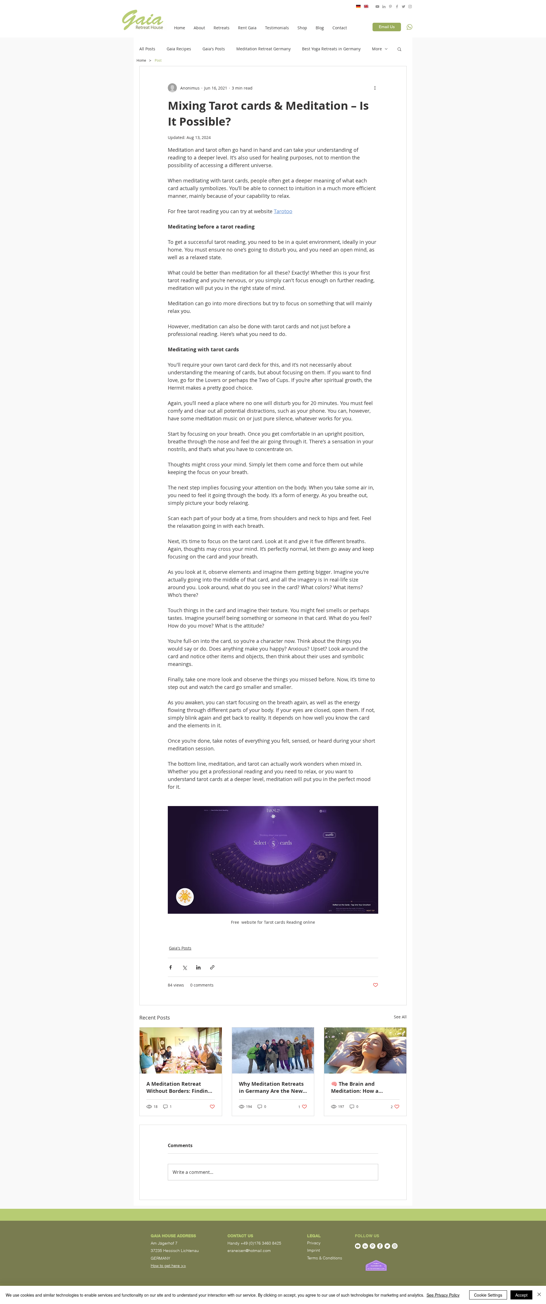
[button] (199, 28)
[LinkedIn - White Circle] (365, 1246)
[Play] (434, 20)
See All (400, 1016)
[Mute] (488, 20)
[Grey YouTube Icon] (377, 6)
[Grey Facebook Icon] (397, 6)
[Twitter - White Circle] (387, 1246)
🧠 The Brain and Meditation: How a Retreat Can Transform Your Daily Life (360, 1087)
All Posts (147, 48)
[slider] (495, 20)
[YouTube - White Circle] (358, 1246)
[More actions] (374, 87)
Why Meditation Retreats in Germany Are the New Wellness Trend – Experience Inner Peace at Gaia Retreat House (272, 1087)
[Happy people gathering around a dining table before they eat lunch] (181, 1050)
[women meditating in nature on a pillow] (365, 1050)
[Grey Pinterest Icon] (390, 6)
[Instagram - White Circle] (395, 1246)
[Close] (539, 1294)
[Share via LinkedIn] (198, 967)
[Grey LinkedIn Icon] (384, 6)
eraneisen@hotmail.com (249, 1250)
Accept (521, 1295)
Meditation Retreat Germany (263, 48)
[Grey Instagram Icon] (410, 6)
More (377, 48)
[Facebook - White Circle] (380, 1246)
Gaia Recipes (179, 48)
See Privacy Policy (443, 1295)
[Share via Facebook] (170, 967)
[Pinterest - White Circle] (372, 1246)
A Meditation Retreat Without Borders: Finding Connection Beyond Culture (178, 1087)
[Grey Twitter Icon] (403, 6)
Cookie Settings (488, 1295)
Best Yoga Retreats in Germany (331, 48)
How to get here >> (168, 1265)
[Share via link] (212, 967)
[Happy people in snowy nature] (273, 1050)
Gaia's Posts (213, 48)
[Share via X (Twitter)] (184, 967)
